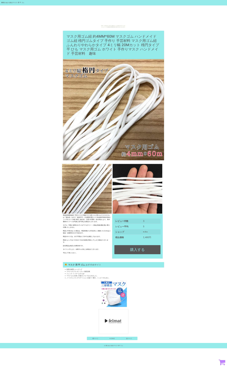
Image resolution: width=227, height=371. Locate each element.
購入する (137, 249)
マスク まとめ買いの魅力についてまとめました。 (82, 276)
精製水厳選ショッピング (74, 269)
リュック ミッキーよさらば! (75, 273)
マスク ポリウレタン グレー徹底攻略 (78, 271)
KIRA (145, 232)
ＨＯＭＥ (112, 338)
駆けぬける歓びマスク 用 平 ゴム (13, 2)
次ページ (129, 338)
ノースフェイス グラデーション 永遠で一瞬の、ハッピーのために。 (88, 278)
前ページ (95, 338)
